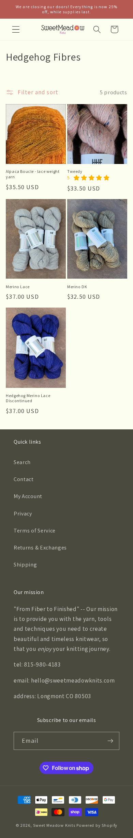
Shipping (25, 564)
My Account (28, 496)
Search (22, 462)
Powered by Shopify (97, 825)
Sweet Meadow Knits (54, 825)
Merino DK (77, 286)
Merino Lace (18, 286)
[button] (16, 29)
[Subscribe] (110, 741)
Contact (24, 479)
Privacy (23, 513)
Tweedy (75, 171)
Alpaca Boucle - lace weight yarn (32, 174)
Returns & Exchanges (40, 547)
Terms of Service (35, 530)
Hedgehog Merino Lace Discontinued (28, 398)
